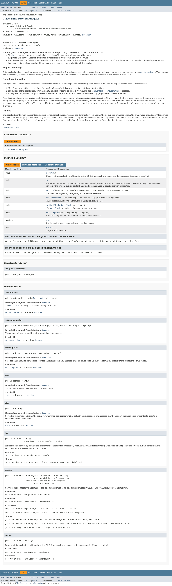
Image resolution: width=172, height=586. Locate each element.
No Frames (41, 7)
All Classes (56, 7)
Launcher (86, 35)
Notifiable (66, 205)
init (48, 180)
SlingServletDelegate (16, 150)
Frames (31, 7)
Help (60, 3)
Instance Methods (31, 165)
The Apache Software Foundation (29, 583)
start (49, 220)
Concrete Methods (54, 165)
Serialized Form (11, 128)
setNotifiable (53, 205)
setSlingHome (52, 213)
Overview (5, 3)
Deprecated (44, 3)
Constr (27, 11)
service (50, 190)
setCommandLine (53, 198)
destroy (50, 173)
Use (30, 3)
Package (14, 3)
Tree (35, 3)
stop (48, 227)
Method (35, 11)
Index (53, 3)
